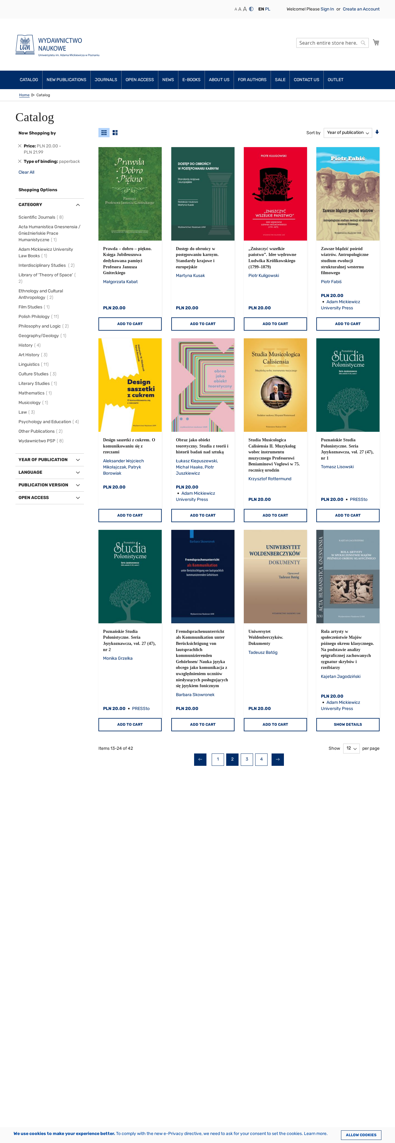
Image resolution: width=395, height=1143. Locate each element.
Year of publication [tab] (43, 459)
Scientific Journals (42, 217)
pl (267, 9)
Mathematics (36, 393)
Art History (34, 354)
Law (28, 412)
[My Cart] (376, 42)
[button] (261, 9)
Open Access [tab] (34, 497)
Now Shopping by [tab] (37, 133)
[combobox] (332, 43)
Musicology (34, 402)
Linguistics (35, 364)
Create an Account (361, 9)
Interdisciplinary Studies (48, 265)
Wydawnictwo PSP (42, 441)
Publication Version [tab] (43, 485)
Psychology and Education (50, 421)
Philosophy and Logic (45, 326)
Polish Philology (40, 316)
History (31, 345)
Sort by (313, 132)
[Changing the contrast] (251, 9)
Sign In (328, 9)
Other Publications (41, 431)
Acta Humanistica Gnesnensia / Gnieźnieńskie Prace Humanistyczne (50, 233)
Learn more (315, 1133)
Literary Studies (39, 383)
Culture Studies (38, 374)
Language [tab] (30, 472)
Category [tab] (30, 204)
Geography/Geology (43, 335)
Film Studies (35, 307)
